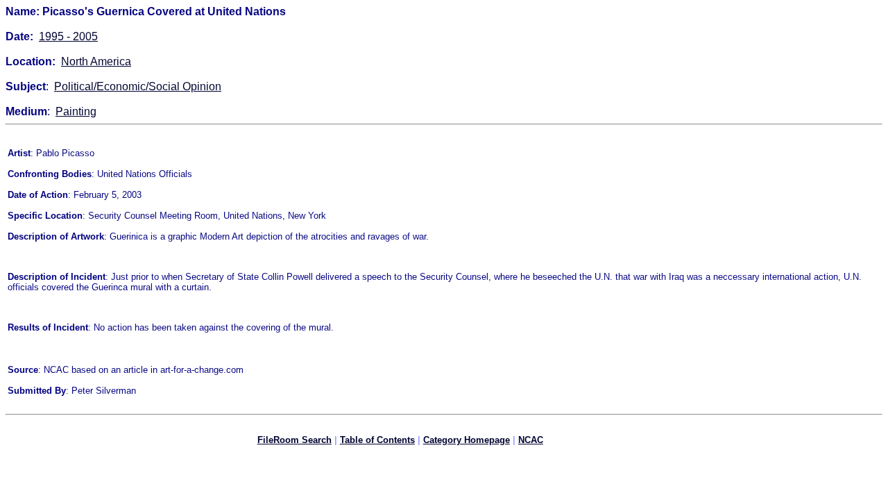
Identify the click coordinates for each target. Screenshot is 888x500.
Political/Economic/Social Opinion (137, 86)
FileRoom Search (294, 440)
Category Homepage (466, 440)
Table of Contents (377, 440)
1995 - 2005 (68, 36)
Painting (76, 111)
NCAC (530, 440)
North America (96, 61)
